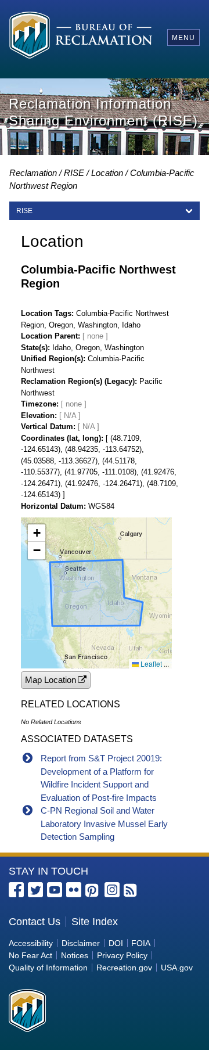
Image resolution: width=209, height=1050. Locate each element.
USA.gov (177, 967)
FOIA (140, 943)
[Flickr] (73, 889)
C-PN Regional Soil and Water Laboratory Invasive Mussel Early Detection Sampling (104, 824)
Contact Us (34, 921)
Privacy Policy (122, 955)
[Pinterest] (92, 890)
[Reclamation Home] (80, 37)
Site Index (94, 921)
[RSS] (131, 890)
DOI (116, 943)
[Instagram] (112, 889)
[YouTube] (54, 889)
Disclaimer (81, 943)
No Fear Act (30, 955)
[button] (36, 533)
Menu (183, 38)
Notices (74, 955)
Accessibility (31, 943)
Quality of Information (48, 967)
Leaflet (150, 663)
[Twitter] (35, 889)
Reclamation (33, 173)
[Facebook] (16, 889)
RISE (74, 173)
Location (107, 173)
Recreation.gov (124, 967)
